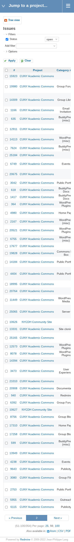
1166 (13, 110)
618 (13, 189)
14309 (13, 99)
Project (37, 70)
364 (13, 204)
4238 (13, 461)
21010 (13, 381)
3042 (13, 182)
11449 (13, 299)
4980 (13, 212)
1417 (13, 197)
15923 (13, 76)
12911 (13, 129)
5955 (13, 499)
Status (13, 39)
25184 (13, 155)
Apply (11, 60)
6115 (13, 506)
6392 (13, 402)
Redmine (25, 539)
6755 (13, 238)
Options (12, 51)
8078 (13, 353)
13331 (13, 329)
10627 (13, 409)
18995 (13, 284)
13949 (13, 453)
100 (57, 525)
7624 (13, 148)
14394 (13, 360)
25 (47, 525)
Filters (12, 34)
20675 (13, 174)
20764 (13, 291)
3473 (13, 370)
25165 (13, 337)
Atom (53, 531)
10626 (13, 321)
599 (13, 442)
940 (13, 395)
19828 (13, 253)
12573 (13, 346)
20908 (13, 388)
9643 (13, 468)
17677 (13, 246)
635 (13, 118)
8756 (13, 416)
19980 (13, 86)
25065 (13, 311)
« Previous (15, 517)
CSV (61, 531)
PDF (68, 531)
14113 (13, 139)
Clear (28, 60)
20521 (13, 230)
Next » (58, 517)
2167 (13, 221)
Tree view (14, 20)
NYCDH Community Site (37, 321)
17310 (13, 425)
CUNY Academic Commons (37, 76)
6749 (13, 163)
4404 (13, 273)
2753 (13, 489)
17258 (13, 434)
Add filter (10, 45)
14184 (13, 261)
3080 (13, 477)
